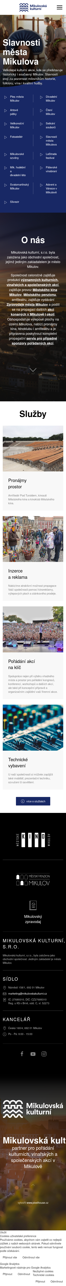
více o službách (35, 801)
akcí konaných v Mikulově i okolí (32, 312)
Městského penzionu (39, 294)
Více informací (54, 1257)
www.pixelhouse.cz (37, 1202)
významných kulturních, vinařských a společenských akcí (32, 282)
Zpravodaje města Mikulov (27, 304)
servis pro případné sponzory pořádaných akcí (34, 341)
